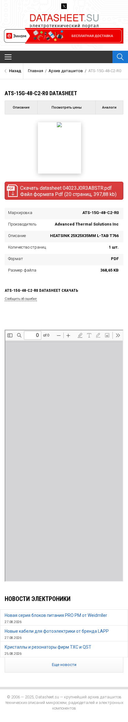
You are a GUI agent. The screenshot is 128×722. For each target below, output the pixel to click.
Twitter (64, 6)
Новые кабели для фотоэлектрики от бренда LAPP (57, 631)
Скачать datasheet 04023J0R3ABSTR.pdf (68, 191)
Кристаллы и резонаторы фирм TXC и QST (48, 647)
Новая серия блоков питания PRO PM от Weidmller (56, 615)
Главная (35, 70)
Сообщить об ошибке (21, 299)
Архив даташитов (65, 70)
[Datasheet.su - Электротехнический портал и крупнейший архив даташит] (64, 15)
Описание (21, 107)
